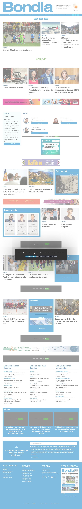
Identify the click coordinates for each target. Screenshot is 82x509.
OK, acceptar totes (30, 256)
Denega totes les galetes (42, 256)
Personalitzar (53, 256)
